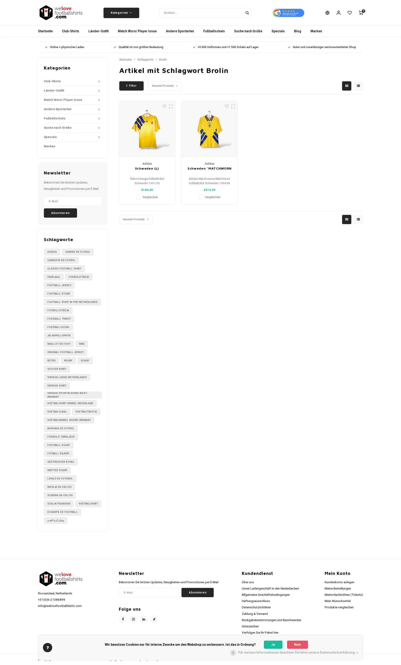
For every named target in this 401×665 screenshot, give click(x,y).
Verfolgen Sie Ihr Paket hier (260, 632)
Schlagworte (145, 60)
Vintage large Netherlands (67, 377)
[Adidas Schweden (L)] (147, 129)
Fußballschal (58, 327)
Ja (273, 644)
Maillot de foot (59, 344)
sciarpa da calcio (60, 495)
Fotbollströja (58, 310)
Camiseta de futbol (61, 260)
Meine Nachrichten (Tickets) (344, 595)
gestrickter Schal (60, 462)
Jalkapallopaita (59, 335)
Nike (82, 344)
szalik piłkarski (58, 504)
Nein (297, 644)
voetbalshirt (88, 504)
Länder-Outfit (98, 31)
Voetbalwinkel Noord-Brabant (69, 420)
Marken (316, 31)
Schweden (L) (147, 168)
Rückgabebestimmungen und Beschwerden (271, 620)
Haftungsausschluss (256, 601)
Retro (51, 361)
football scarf (58, 445)
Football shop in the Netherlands (72, 302)
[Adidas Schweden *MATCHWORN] (209, 129)
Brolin (163, 60)
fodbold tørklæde (61, 437)
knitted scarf (57, 470)
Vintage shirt (56, 386)
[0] (361, 12)
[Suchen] (247, 12)
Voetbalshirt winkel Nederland (70, 403)
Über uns (248, 582)
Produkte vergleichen (339, 607)
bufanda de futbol (60, 428)
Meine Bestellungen (338, 588)
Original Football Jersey (65, 352)
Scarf (85, 361)
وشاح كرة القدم (55, 520)
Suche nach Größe (248, 31)
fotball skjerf (58, 453)
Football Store (58, 294)
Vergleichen (150, 197)
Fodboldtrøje (79, 277)
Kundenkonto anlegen (339, 582)
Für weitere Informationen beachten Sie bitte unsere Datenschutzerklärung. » (298, 652)
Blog (297, 31)
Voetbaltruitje (86, 412)
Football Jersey (59, 285)
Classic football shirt (64, 269)
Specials (278, 31)
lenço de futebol (60, 479)
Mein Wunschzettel (338, 601)
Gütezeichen (250, 626)
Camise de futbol (77, 252)
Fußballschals (214, 31)
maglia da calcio (59, 487)
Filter (133, 86)
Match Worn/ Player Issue (137, 31)
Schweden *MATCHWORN (210, 168)
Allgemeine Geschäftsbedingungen (266, 595)
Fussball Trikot (59, 319)
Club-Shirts (70, 31)
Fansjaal (53, 277)
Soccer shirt (56, 369)
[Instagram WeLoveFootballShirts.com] (133, 619)
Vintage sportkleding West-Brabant (67, 395)
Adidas (52, 252)
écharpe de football (62, 512)
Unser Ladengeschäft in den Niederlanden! (270, 588)
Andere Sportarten (180, 31)
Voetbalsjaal (57, 412)
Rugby (68, 361)
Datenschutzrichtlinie (256, 607)
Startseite (45, 31)
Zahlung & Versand (255, 614)
